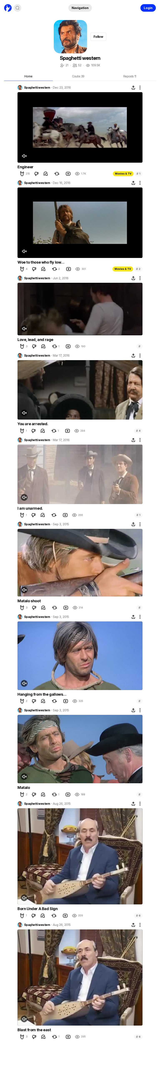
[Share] (133, 87)
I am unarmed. (30, 508)
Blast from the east (34, 1030)
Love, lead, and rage (35, 339)
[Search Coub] (17, 8)
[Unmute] (24, 156)
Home (28, 76)
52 (76, 65)
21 (64, 65)
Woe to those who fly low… (41, 262)
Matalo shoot (29, 601)
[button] (22, 173)
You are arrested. (33, 424)
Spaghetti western (37, 87)
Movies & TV (123, 173)
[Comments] (45, 173)
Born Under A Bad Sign (38, 908)
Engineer (26, 167)
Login (148, 8)
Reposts (129, 76)
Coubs (78, 76)
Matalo (24, 787)
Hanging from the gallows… (42, 694)
